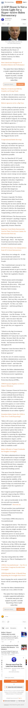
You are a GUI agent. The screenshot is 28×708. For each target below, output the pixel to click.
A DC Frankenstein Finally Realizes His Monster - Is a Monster (10, 647)
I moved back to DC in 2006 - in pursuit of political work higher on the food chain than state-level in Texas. (10, 637)
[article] (14, 637)
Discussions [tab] (13, 628)
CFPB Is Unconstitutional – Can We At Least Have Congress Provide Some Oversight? (14, 567)
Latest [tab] (7, 628)
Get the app (22, 701)
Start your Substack (10, 701)
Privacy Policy (19, 693)
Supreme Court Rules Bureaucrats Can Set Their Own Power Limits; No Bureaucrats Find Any (13, 231)
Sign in (24, 2)
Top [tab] (3, 628)
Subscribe (19, 2)
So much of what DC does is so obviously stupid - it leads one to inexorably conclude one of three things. (10, 652)
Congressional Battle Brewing (11, 139)
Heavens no (16, 504)
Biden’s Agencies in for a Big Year (12, 103)
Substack (6, 704)
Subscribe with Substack (15, 687)
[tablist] (9, 628)
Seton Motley (8, 18)
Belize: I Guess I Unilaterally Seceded (8, 633)
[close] (23, 657)
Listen (24, 19)
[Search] (25, 628)
